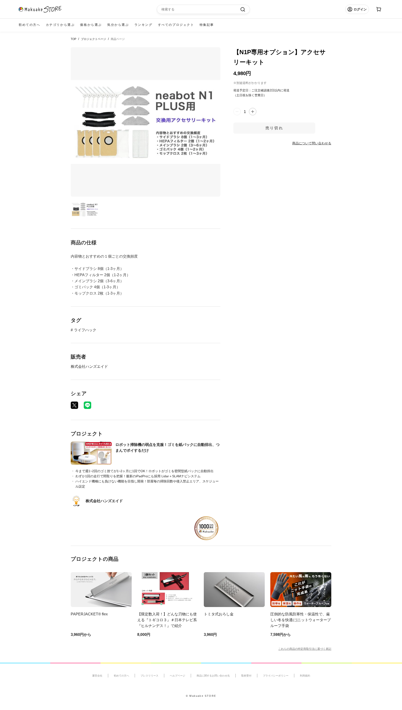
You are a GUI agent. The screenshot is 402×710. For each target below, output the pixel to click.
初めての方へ (29, 25)
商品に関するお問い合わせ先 (213, 675)
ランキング (143, 25)
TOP (73, 39)
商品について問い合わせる (311, 143)
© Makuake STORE (201, 695)
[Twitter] (74, 405)
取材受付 (246, 675)
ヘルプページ (177, 675)
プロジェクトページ (93, 39)
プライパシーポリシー (275, 675)
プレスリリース (149, 675)
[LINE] (87, 405)
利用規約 (305, 675)
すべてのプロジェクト (176, 25)
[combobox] (201, 9)
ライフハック (85, 330)
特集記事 (207, 25)
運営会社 (97, 675)
